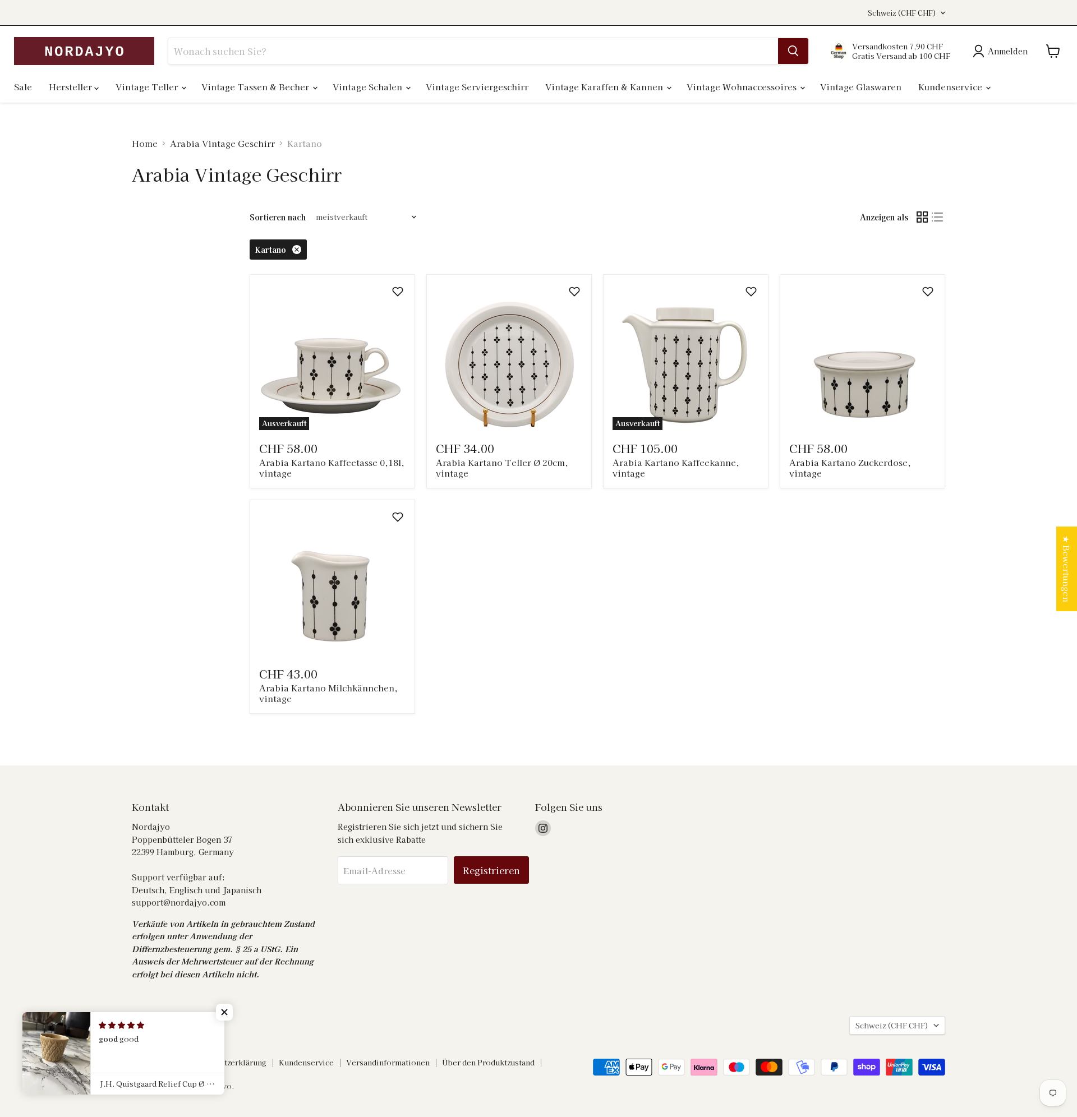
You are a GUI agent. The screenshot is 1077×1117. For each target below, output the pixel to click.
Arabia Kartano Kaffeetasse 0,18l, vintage (331, 467)
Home (145, 143)
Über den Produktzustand (488, 1062)
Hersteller (71, 87)
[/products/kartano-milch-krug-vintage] (332, 582)
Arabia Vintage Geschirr (222, 143)
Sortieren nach (278, 217)
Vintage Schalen (368, 87)
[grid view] (922, 217)
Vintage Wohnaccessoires (743, 87)
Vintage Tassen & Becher (256, 87)
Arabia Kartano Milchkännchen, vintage (328, 693)
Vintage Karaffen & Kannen (605, 87)
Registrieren (491, 870)
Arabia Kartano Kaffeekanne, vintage (676, 467)
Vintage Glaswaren (860, 87)
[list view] (938, 217)
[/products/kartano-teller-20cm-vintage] (509, 357)
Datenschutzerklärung (226, 1062)
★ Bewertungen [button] (1067, 569)
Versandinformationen (388, 1062)
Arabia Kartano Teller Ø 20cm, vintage (502, 467)
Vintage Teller (148, 87)
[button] (397, 291)
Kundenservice (951, 87)
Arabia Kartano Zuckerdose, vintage (850, 467)
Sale (23, 87)
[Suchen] (793, 51)
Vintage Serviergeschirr (477, 87)
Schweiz (902, 13)
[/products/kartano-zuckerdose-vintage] (862, 357)
